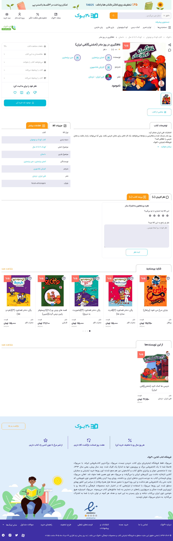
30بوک (168, 37)
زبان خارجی (98, 27)
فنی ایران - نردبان (96, 77)
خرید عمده (123, 525)
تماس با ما (143, 525)
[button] (5, 304)
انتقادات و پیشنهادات (104, 526)
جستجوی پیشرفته (162, 22)
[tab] (59, 125)
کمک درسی (135, 27)
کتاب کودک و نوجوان (154, 37)
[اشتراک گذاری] (169, 45)
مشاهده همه (7, 269)
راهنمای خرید (46, 525)
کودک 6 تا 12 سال (135, 37)
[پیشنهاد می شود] (28, 92)
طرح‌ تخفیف (65, 525)
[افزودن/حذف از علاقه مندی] (168, 278)
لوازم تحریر (147, 27)
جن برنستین (67, 57)
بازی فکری (110, 27)
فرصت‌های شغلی (85, 525)
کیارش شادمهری (97, 67)
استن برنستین (98, 57)
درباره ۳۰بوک (165, 525)
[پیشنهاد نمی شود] (35, 92)
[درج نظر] (169, 50)
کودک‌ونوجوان (122, 27)
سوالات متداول (27, 525)
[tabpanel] (36, 158)
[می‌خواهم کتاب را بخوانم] (21, 92)
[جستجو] (114, 15)
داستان (121, 37)
